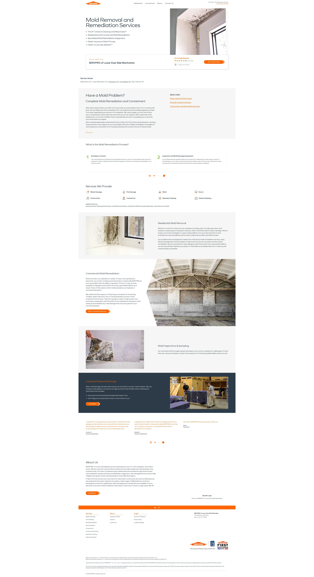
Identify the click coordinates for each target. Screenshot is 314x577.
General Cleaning (91, 537)
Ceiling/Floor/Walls (133, 206)
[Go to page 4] (160, 176)
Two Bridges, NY (125, 82)
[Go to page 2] (156, 176)
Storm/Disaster (90, 525)
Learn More (92, 404)
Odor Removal (158, 206)
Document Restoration (147, 206)
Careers (112, 519)
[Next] (164, 175)
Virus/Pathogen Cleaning (119, 206)
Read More (92, 493)
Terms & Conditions (139, 516)
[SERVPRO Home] (93, 3)
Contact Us (169, 3)
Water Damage (90, 516)
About (159, 3)
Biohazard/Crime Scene (104, 206)
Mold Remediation (91, 522)
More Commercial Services (97, 311)
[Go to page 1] (154, 176)
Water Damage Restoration (181, 98)
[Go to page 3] (158, 176)
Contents (166, 206)
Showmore (89, 132)
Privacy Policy (138, 519)
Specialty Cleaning (91, 534)
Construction (89, 528)
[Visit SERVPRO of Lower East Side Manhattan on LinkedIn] (155, 507)
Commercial (149, 3)
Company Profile (115, 516)
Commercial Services (92, 531)
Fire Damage (90, 519)
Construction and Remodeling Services (185, 106)
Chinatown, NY (113, 82)
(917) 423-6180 (222, 4)
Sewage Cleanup (91, 206)
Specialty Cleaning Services (180, 102)
